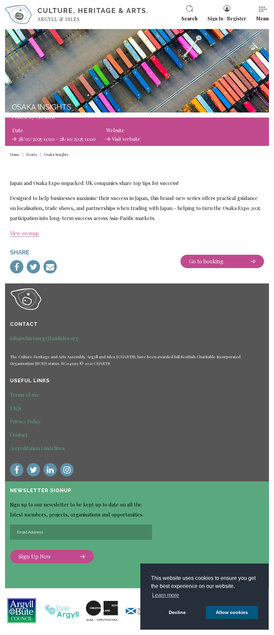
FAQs (15, 408)
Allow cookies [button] (232, 612)
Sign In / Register (227, 18)
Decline (177, 612)
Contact (19, 434)
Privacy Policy (25, 421)
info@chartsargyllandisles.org (44, 338)
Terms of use (24, 394)
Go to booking (206, 261)
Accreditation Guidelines (37, 448)
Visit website (126, 139)
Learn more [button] (165, 595)
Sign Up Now (35, 556)
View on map (24, 233)
